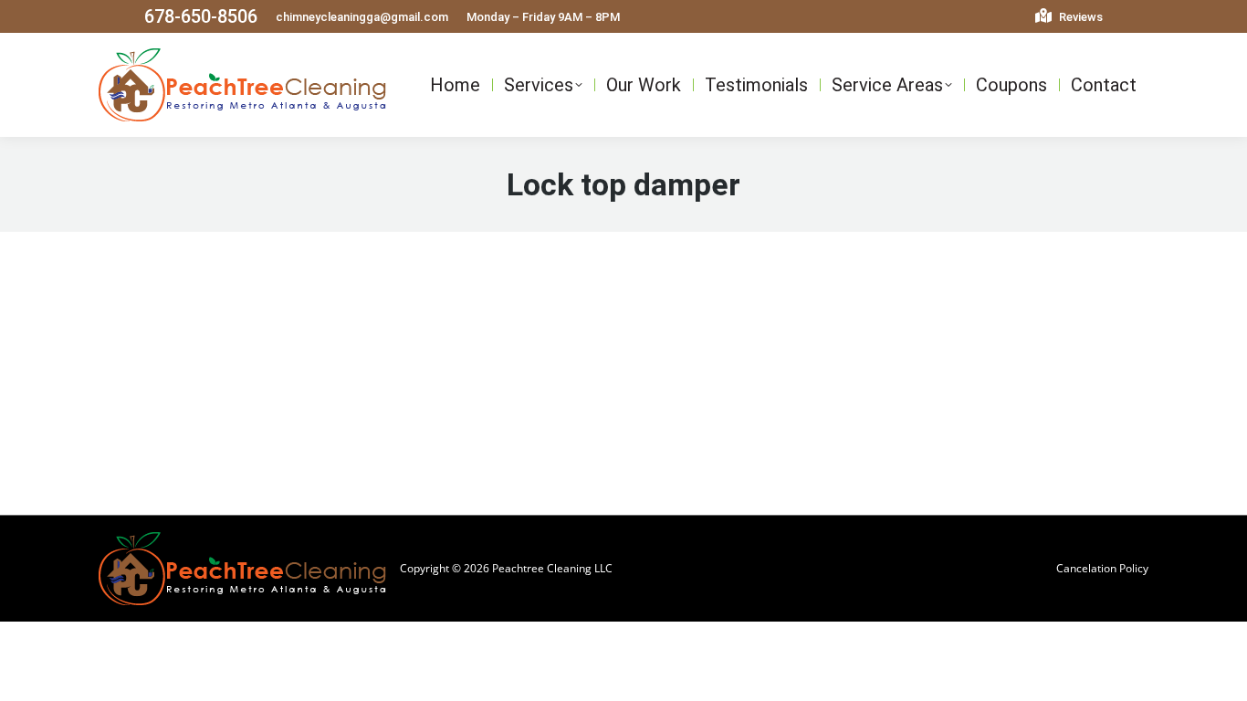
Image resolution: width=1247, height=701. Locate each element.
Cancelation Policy (1102, 568)
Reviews (1079, 17)
